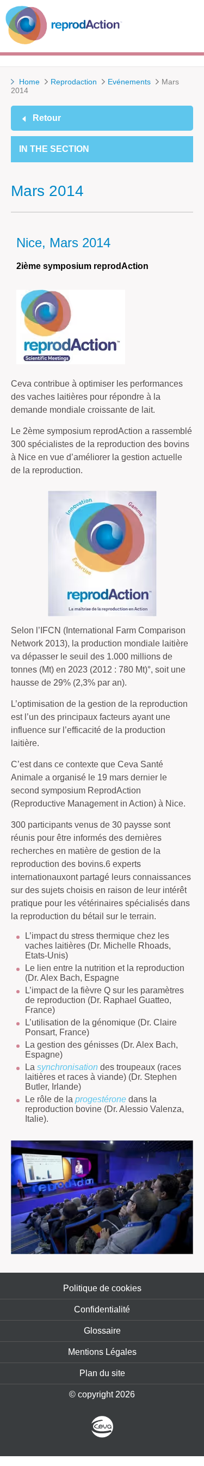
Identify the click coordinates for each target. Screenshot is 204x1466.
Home (29, 81)
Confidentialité (102, 1309)
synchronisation (67, 1067)
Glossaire (102, 1330)
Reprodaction (74, 81)
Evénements (129, 81)
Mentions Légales (102, 1352)
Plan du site (102, 1373)
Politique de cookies (102, 1288)
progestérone (100, 1099)
